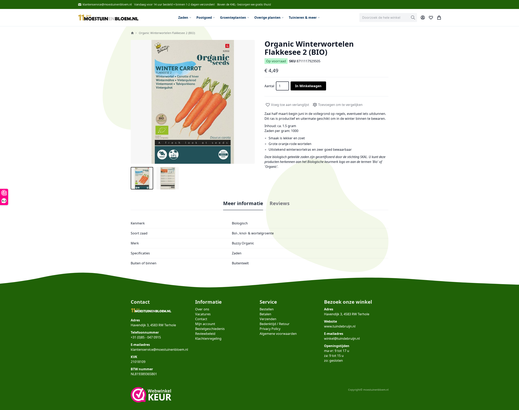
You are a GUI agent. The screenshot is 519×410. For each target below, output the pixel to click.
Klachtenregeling (208, 338)
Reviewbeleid (205, 333)
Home (132, 33)
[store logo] (108, 17)
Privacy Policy (270, 328)
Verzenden (268, 319)
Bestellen (267, 309)
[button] (193, 102)
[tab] (243, 203)
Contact (201, 319)
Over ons (202, 309)
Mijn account (205, 324)
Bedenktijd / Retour (275, 324)
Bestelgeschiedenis (210, 328)
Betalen (265, 314)
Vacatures (203, 314)
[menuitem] (185, 17)
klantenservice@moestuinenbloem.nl (107, 4)
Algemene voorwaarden (278, 333)
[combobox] (388, 17)
